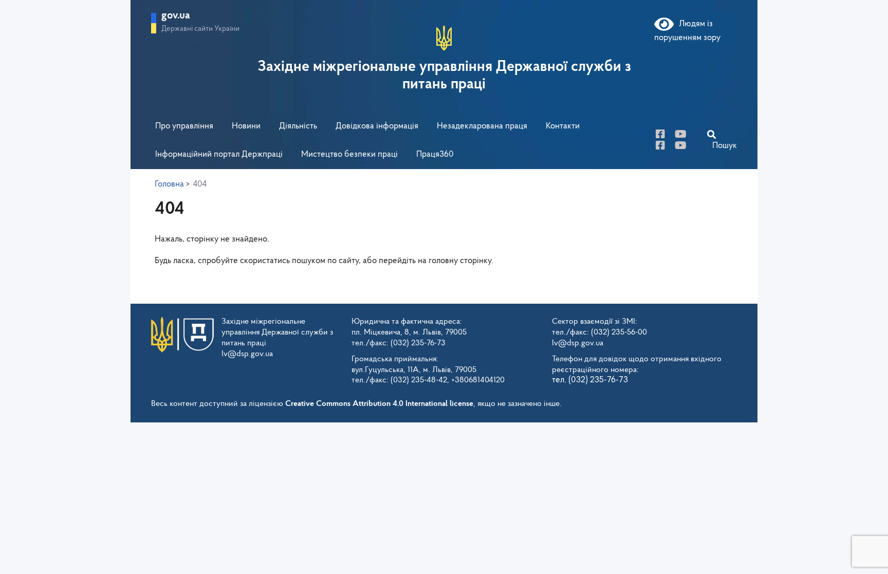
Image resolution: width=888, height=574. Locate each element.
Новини (246, 126)
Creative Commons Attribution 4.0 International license (379, 404)
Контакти (563, 126)
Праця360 (435, 154)
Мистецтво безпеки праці (349, 154)
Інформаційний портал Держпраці (219, 154)
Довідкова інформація (377, 126)
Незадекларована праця (482, 126)
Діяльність (298, 126)
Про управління (184, 126)
